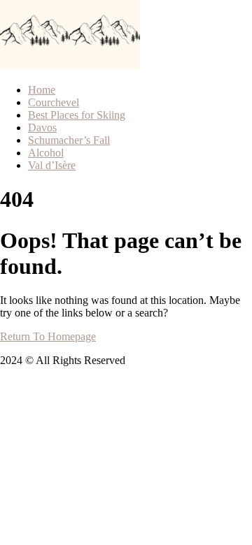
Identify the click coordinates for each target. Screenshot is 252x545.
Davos (42, 127)
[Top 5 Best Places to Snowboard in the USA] (35, 66)
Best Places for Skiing (76, 115)
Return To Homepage (48, 336)
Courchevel (53, 102)
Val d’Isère (52, 165)
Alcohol (46, 153)
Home (41, 90)
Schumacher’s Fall (69, 140)
